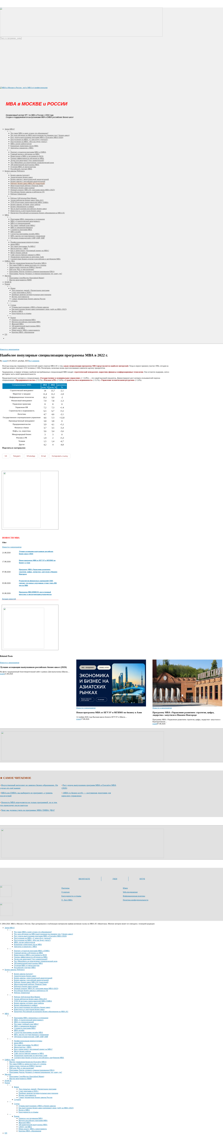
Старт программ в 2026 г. (29, 1091)
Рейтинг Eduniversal (22, 993)
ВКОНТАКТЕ (84, 879)
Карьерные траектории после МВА (28, 944)
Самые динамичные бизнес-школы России (35, 1097)
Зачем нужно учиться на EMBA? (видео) (25, 1066)
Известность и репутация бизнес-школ (29, 1009)
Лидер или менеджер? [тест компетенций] (30, 959)
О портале (65, 892)
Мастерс (8, 1074)
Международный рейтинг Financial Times (30, 984)
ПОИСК (8, 1081)
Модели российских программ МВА (33, 1120)
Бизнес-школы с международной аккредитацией (33, 978)
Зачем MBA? (10, 928)
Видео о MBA (24, 1110)
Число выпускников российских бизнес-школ (32, 1007)
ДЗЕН (114, 879)
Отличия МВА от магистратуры (26, 965)
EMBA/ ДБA (10, 1060)
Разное (7, 1083)
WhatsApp (31, 456)
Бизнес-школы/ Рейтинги (15, 970)
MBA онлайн (19, 1030)
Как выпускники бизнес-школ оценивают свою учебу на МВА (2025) (46, 1108)
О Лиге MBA (66, 900)
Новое (16, 1087)
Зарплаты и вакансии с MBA (25, 947)
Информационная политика (134, 896)
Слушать (17, 1099)
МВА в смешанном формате (25, 1026)
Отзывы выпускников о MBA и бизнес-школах (37, 1106)
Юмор (125, 888)
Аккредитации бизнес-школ (25, 976)
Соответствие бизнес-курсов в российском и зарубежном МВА (39, 1058)
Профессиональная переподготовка (28, 1041)
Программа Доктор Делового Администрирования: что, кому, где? (35, 1072)
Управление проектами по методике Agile (30, 1055)
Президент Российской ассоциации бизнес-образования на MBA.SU (41, 1011)
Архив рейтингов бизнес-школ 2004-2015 (30, 999)
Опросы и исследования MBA (31, 1118)
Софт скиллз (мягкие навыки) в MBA (29, 1053)
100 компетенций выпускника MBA (28, 963)
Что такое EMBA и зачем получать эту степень (27, 1064)
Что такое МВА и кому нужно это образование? (33, 932)
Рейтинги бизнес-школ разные (26, 986)
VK (6, 456)
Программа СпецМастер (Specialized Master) (26, 1076)
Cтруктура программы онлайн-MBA (28, 1032)
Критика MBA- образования (30, 1131)
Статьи (17, 1104)
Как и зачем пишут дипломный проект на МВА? (33, 1049)
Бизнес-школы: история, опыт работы (29, 1003)
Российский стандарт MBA (25, 967)
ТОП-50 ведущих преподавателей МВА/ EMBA (33, 1001)
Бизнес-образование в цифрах (26, 1005)
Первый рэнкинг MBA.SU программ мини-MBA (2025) (36, 988)
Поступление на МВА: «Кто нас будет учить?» (32, 940)
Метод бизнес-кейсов (22, 1051)
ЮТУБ (142, 879)
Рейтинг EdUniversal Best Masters (27, 997)
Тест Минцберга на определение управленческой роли (35, 961)
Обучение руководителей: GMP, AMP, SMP (31, 1037)
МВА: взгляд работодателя (24, 942)
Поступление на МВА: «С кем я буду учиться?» (33, 938)
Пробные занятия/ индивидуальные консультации (38, 1093)
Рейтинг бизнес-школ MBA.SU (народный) (31, 982)
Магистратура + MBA (22, 1047)
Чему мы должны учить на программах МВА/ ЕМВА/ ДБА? (28, 810)
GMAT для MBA (25, 1127)
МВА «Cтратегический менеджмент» (29, 1020)
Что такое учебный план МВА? (26, 1024)
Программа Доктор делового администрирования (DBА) (31, 1070)
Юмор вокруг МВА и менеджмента (33, 1129)
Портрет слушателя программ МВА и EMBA (32, 951)
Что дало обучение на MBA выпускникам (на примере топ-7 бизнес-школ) (43, 934)
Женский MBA (25, 1123)
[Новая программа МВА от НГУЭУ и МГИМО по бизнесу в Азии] (111, 692)
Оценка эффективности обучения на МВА (31, 957)
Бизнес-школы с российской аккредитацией (31, 980)
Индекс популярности (27, 1095)
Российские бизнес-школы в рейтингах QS (31, 991)
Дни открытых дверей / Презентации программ (37, 1089)
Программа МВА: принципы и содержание (31, 1018)
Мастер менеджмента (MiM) (20, 1079)
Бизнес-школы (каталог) (23, 974)
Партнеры (65, 888)
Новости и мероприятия (9, 349)
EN (6, 1133)
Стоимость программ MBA (25, 1028)
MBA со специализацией (24, 1022)
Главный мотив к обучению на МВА (28, 953)
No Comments (34, 361)
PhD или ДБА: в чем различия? (21, 1068)
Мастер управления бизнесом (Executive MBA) (27, 1062)
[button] (9, 599)
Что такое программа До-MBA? (26, 1045)
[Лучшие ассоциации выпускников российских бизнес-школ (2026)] (35, 692)
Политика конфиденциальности (135, 900)
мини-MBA (18, 1043)
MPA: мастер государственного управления (31, 1035)
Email (43, 456)
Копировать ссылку (60, 456)
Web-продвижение (130, 892)
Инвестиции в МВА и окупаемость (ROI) (30, 955)
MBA (7, 1014)
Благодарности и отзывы (71, 896)
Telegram (17, 456)
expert (5, 361)
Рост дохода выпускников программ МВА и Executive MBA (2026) (40, 936)
